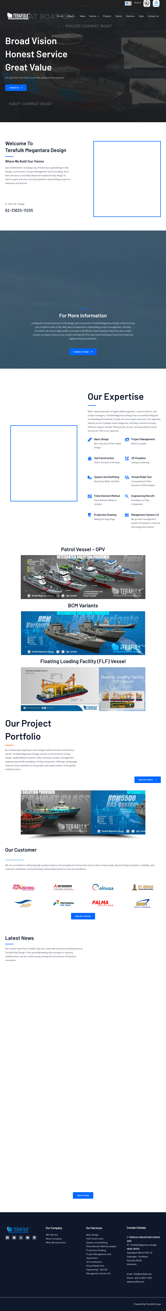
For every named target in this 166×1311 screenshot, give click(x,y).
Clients (118, 16)
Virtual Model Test (95, 1265)
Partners (130, 16)
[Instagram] (14, 1237)
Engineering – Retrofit (96, 1269)
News (82, 16)
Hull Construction (94, 1238)
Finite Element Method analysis (101, 1246)
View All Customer (83, 916)
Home (60, 16)
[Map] (34, 1237)
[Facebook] (7, 1237)
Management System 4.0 (98, 1273)
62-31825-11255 (19, 210)
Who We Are (52, 1234)
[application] (74, 16)
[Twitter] (21, 1237)
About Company (54, 1238)
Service (92, 16)
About (70, 16)
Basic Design (92, 1234)
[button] (15, 87)
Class (141, 16)
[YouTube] (27, 1237)
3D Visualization (94, 1261)
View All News (83, 1195)
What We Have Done (56, 1242)
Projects (107, 16)
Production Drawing (96, 1250)
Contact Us (153, 16)
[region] (83, 815)
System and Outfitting (97, 1242)
